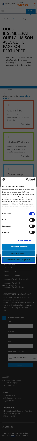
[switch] (32, 220)
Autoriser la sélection (18, 253)
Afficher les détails (24, 240)
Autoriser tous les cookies (18, 247)
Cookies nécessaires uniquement (18, 260)
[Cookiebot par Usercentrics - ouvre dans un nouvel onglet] (26, 179)
